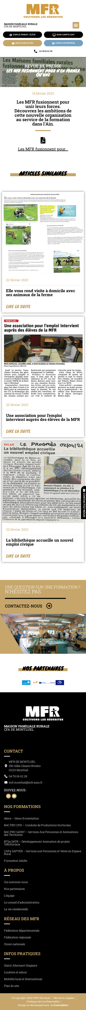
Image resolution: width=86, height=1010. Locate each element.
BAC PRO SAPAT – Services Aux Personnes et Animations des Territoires (41, 833)
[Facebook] (8, 796)
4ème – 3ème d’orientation (21, 818)
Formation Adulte (15, 861)
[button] (76, 25)
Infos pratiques (22, 953)
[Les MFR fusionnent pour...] (43, 140)
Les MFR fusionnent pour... (43, 148)
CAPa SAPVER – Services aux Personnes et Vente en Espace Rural (42, 852)
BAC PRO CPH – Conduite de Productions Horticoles (37, 825)
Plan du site (11, 986)
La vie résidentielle (16, 909)
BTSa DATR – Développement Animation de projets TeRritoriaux (37, 843)
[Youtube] (14, 796)
